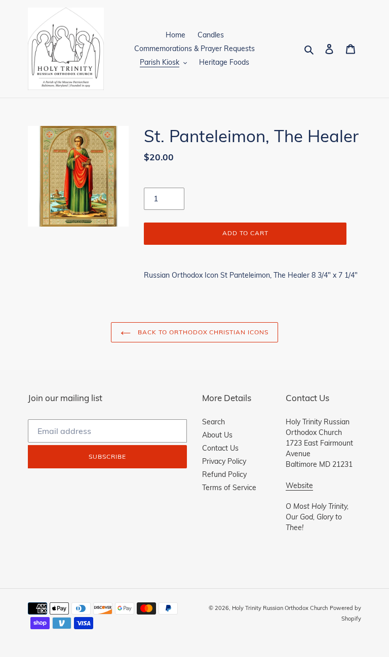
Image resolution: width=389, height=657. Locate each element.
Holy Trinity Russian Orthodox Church (280, 607)
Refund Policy (224, 474)
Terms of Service (229, 487)
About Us (217, 435)
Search (213, 421)
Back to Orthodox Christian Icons (202, 332)
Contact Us (220, 448)
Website (299, 485)
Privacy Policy (224, 461)
